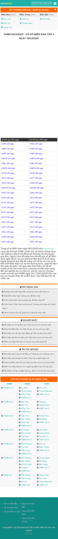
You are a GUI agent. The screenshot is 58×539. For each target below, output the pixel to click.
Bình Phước (26, 458)
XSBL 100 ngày (7, 163)
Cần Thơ (25, 416)
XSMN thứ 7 (26, 471)
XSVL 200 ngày (36, 222)
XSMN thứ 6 (26, 453)
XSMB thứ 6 (8, 444)
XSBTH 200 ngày (36, 158)
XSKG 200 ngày (36, 193)
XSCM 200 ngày (36, 173)
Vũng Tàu (7, 27)
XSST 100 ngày (7, 203)
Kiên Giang (25, 475)
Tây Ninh (25, 436)
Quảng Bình (44, 433)
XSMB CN (7, 475)
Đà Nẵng (43, 419)
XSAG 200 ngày (36, 144)
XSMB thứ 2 (8, 388)
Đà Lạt (24, 482)
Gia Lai (42, 444)
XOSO (6, 3)
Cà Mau (24, 388)
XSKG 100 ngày (7, 193)
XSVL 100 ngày (7, 222)
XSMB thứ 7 (8, 458)
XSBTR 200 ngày (36, 168)
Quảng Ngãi (44, 458)
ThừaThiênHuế (45, 391)
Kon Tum (43, 478)
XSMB (9, 384)
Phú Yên (42, 388)
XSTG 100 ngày (7, 207)
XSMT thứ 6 (44, 450)
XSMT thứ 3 (44, 408)
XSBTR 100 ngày (8, 168)
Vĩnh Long (25, 450)
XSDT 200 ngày (36, 242)
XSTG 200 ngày (36, 207)
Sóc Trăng (25, 419)
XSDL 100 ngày (7, 232)
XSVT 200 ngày (36, 227)
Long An (24, 468)
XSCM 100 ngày (7, 173)
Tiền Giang (25, 478)
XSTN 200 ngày (36, 217)
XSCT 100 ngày (7, 178)
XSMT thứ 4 (44, 422)
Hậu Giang (25, 461)
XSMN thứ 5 (26, 439)
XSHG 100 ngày (7, 183)
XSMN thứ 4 (26, 425)
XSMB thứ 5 (8, 430)
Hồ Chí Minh (26, 391)
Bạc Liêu (7, 19)
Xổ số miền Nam (11, 507)
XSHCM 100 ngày (8, 188)
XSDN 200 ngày (36, 237)
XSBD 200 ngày (36, 149)
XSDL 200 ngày (36, 232)
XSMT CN (43, 485)
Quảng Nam (27, 23)
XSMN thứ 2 (26, 397)
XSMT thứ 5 (44, 439)
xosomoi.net (48, 249)
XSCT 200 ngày (36, 178)
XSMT (46, 384)
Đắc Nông (43, 464)
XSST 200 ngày (36, 203)
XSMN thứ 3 (26, 411)
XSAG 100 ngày (7, 144)
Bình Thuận (26, 433)
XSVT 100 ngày (7, 227)
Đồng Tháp (26, 394)
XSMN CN (25, 485)
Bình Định (43, 430)
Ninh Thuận (44, 447)
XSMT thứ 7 (44, 468)
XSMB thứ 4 (8, 416)
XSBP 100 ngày (7, 154)
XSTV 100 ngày (7, 212)
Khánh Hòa (44, 416)
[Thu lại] (55, 9)
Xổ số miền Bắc (10, 504)
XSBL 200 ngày (36, 163)
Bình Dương (26, 444)
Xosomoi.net (23, 527)
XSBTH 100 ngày (8, 158)
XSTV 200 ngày (36, 212)
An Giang (25, 430)
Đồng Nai (25, 422)
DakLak (25, 19)
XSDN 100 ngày (7, 237)
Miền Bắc (46, 19)
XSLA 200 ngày (36, 198)
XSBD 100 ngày (7, 149)
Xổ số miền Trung (11, 511)
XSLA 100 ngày (7, 198)
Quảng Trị (43, 436)
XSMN (27, 384)
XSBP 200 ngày (36, 154)
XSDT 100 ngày (7, 242)
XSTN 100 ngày (7, 217)
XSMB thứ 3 (8, 402)
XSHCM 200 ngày (37, 188)
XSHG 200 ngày (36, 183)
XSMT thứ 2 (44, 394)
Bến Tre (6, 23)
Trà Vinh (24, 447)
